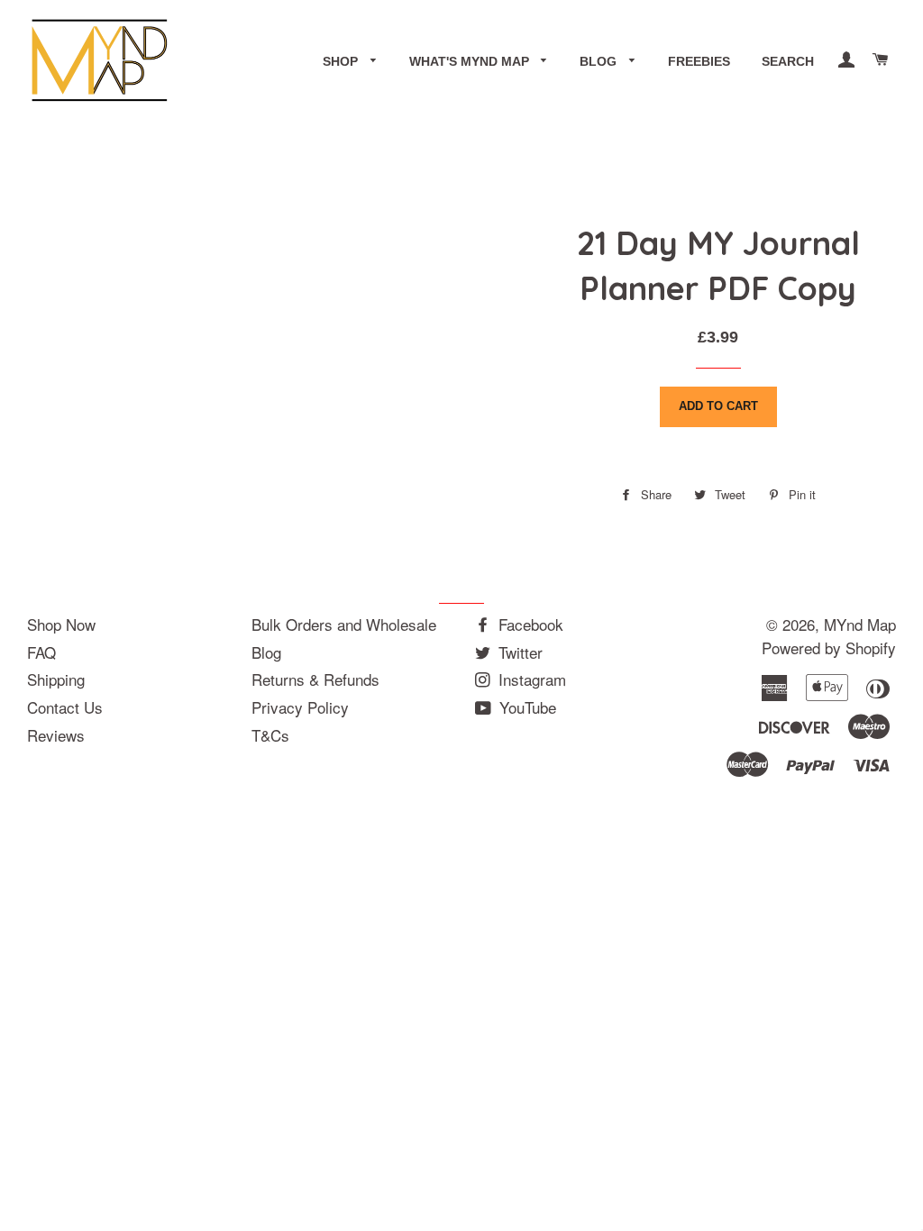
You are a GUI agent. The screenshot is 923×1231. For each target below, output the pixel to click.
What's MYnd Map (471, 61)
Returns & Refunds (315, 679)
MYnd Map (860, 624)
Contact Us (65, 707)
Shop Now (61, 624)
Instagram (530, 679)
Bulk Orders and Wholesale (343, 624)
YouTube (525, 707)
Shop (342, 61)
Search (788, 61)
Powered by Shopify (829, 647)
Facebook (528, 624)
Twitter (518, 652)
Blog (600, 61)
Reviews (56, 735)
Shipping (56, 679)
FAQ (41, 652)
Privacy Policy (300, 707)
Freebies (699, 61)
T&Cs (270, 735)
